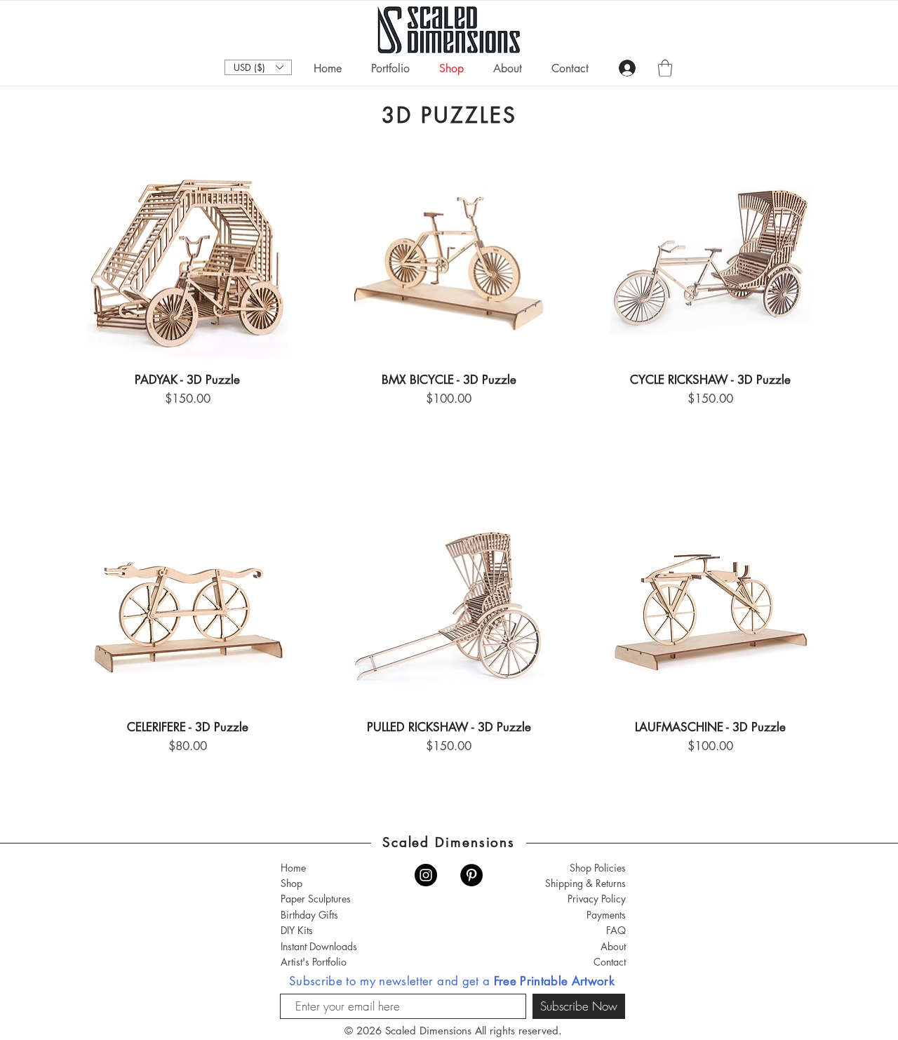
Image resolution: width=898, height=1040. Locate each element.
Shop (291, 883)
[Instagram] (426, 875)
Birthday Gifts (309, 914)
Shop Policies (598, 867)
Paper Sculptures (316, 898)
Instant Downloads (319, 946)
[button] (258, 67)
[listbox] (258, 67)
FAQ (616, 930)
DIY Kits (297, 930)
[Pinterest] (471, 875)
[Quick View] (187, 261)
